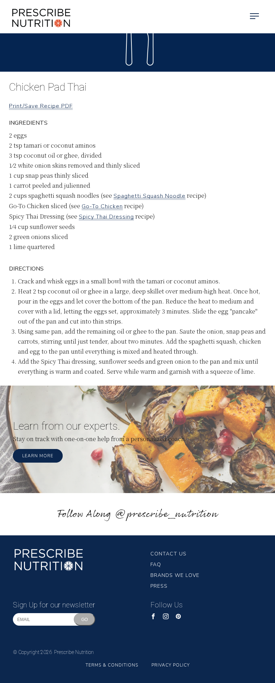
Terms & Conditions (112, 665)
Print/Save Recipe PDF (41, 106)
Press (159, 586)
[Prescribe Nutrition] (36, 16)
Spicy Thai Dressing (106, 217)
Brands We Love (174, 575)
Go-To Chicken (102, 206)
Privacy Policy (170, 665)
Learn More (37, 456)
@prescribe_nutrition (166, 514)
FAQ (155, 564)
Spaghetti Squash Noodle (149, 196)
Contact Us (168, 553)
